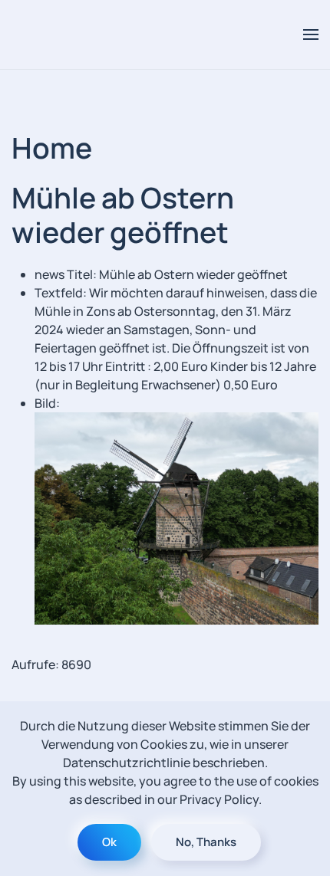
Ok (109, 842)
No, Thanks (206, 842)
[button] (310, 34)
